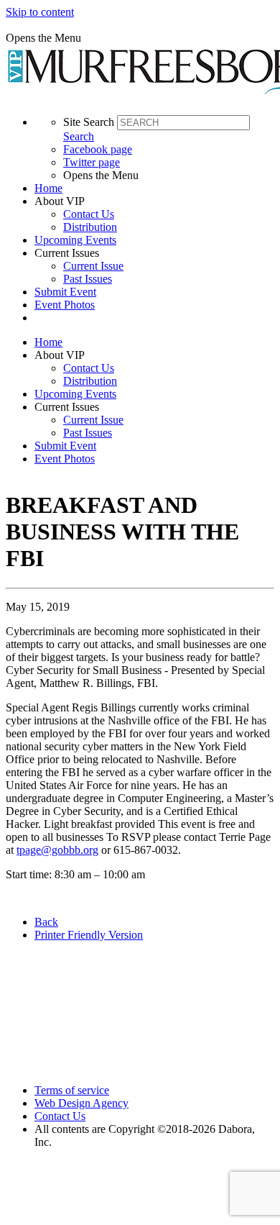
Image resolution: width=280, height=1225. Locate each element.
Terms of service (71, 1090)
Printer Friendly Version (88, 935)
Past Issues (87, 279)
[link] (154, 188)
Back (46, 922)
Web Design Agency (81, 1103)
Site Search (88, 122)
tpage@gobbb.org (57, 850)
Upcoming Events (75, 240)
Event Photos (64, 305)
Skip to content (40, 12)
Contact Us (88, 214)
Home (48, 188)
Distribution (90, 227)
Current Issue (93, 266)
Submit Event (65, 292)
